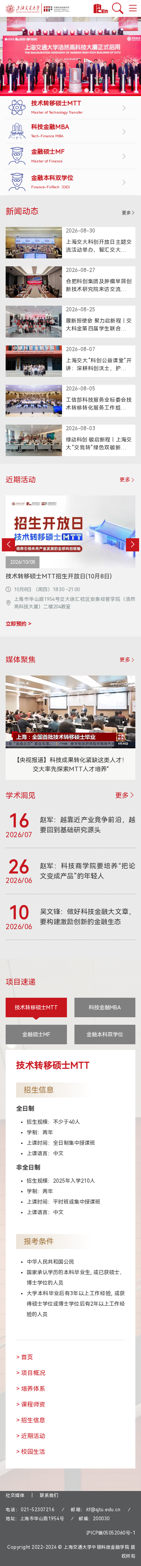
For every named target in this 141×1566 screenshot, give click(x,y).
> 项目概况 (30, 1373)
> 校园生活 (30, 1451)
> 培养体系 (30, 1388)
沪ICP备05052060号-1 (110, 1533)
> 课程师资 (30, 1404)
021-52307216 (37, 1509)
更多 (126, 213)
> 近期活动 (30, 1436)
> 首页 (24, 1357)
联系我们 (49, 1495)
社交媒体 (15, 1495)
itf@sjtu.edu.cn (103, 1509)
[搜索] (117, 8)
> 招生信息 (30, 1420)
